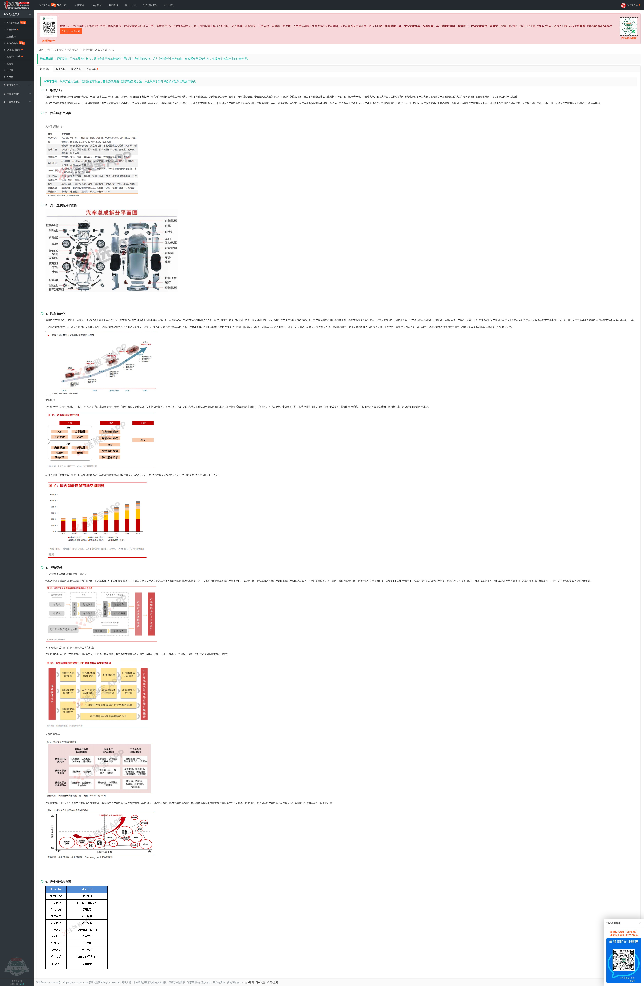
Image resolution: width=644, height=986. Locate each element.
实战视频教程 (13, 49)
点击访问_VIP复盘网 (71, 31)
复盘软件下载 (13, 56)
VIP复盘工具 (12, 14)
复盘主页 (61, 5)
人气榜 (9, 76)
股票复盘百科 (13, 93)
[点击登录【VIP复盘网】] (16, 966)
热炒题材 (97, 5)
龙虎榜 (9, 70)
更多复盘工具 (13, 85)
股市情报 (113, 5)
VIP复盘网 (46, 5)
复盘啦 (9, 63)
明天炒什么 (130, 5)
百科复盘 (260, 982)
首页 (61, 49)
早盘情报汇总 (150, 5)
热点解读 (11, 29)
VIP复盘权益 (15, 22)
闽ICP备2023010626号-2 (49, 982)
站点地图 (249, 982)
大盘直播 (79, 5)
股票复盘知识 (13, 102)
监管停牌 (11, 36)
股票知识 (168, 5)
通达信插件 (15, 43)
